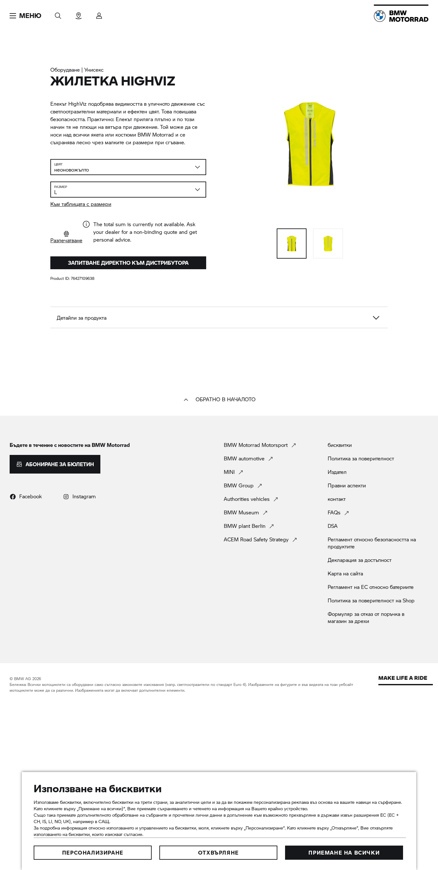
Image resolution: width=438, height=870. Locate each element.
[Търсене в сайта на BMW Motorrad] (58, 13)
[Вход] (99, 13)
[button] (25, 15)
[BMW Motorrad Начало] (401, 16)
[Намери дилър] (78, 13)
